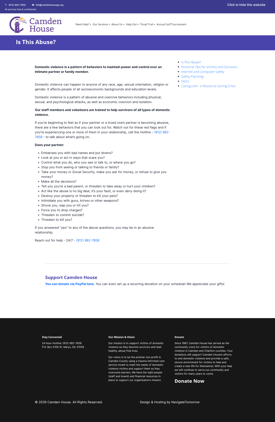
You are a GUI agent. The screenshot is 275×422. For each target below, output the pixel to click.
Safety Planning (192, 76)
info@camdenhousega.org (49, 4)
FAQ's (185, 81)
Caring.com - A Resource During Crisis (208, 86)
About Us (117, 24)
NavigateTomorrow (185, 402)
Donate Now (189, 381)
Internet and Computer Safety (202, 72)
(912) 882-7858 (17, 4)
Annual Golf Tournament (171, 24)
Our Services (100, 24)
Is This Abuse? (191, 62)
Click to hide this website (246, 5)
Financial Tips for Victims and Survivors (209, 67)
